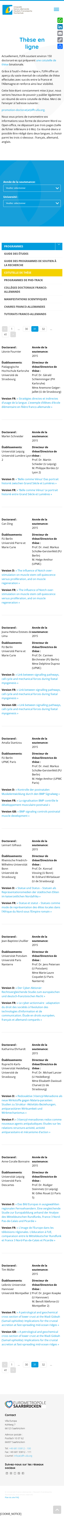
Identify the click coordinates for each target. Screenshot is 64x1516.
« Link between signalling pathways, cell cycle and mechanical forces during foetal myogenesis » (30, 679)
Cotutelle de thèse (17, 272)
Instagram (11, 1473)
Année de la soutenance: (19, 182)
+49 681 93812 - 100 (20, 1448)
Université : (10, 197)
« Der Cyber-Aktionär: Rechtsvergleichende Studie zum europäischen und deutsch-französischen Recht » (31, 992)
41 (5, 334)
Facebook (23, 1473)
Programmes (13, 246)
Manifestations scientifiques (25, 299)
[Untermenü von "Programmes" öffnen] (58, 246)
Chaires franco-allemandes (24, 307)
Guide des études (16, 253)
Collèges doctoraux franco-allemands (25, 290)
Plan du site (10, 1497)
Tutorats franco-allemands (25, 314)
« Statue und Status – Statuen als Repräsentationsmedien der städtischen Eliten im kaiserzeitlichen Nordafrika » (30, 892)
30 (26, 329)
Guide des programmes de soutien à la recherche (30, 263)
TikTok (19, 1473)
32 (43, 329)
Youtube (15, 1473)
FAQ (17, 1497)
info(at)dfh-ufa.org (23, 1455)
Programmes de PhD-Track (23, 280)
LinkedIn (7, 1473)
